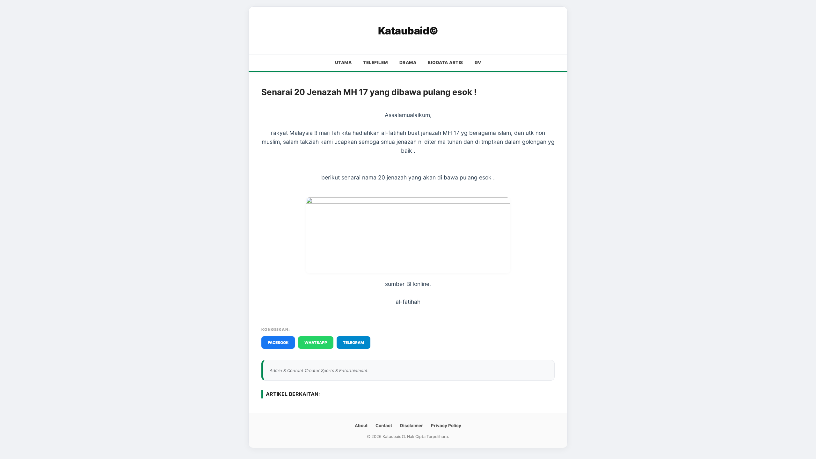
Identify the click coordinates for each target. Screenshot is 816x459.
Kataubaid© (408, 31)
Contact (383, 425)
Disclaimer (411, 425)
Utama (343, 62)
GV (478, 62)
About (361, 425)
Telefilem (375, 62)
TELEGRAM (353, 342)
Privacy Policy (446, 425)
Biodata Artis (445, 62)
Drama (408, 62)
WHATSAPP (315, 342)
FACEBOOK (278, 342)
